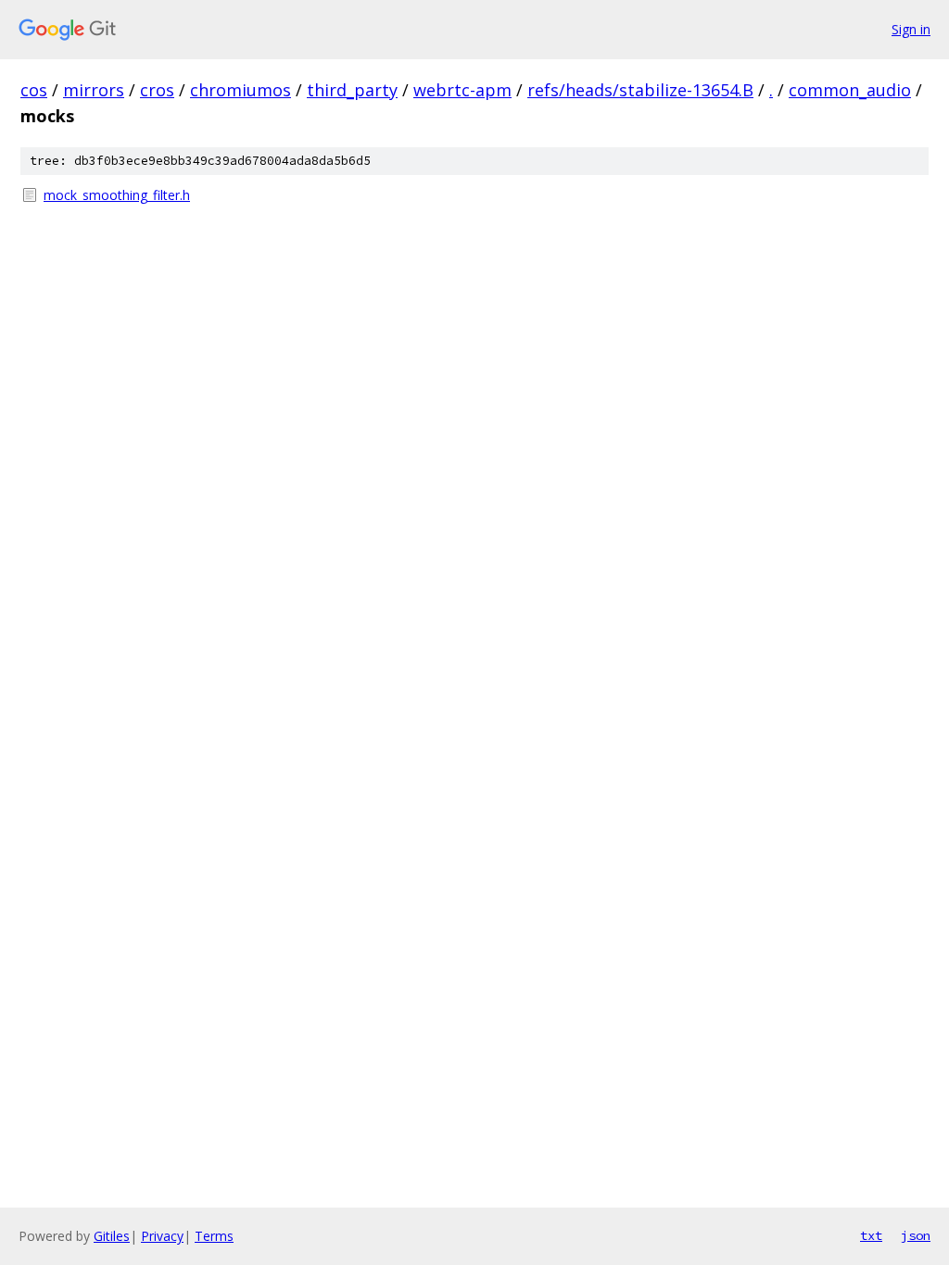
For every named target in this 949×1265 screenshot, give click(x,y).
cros (157, 90)
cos (33, 90)
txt (871, 1235)
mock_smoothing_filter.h (117, 195)
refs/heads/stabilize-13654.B (640, 90)
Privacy (162, 1236)
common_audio (850, 90)
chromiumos (240, 90)
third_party (352, 90)
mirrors (93, 90)
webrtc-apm (462, 90)
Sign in (911, 29)
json (915, 1235)
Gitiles (112, 1236)
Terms (214, 1236)
